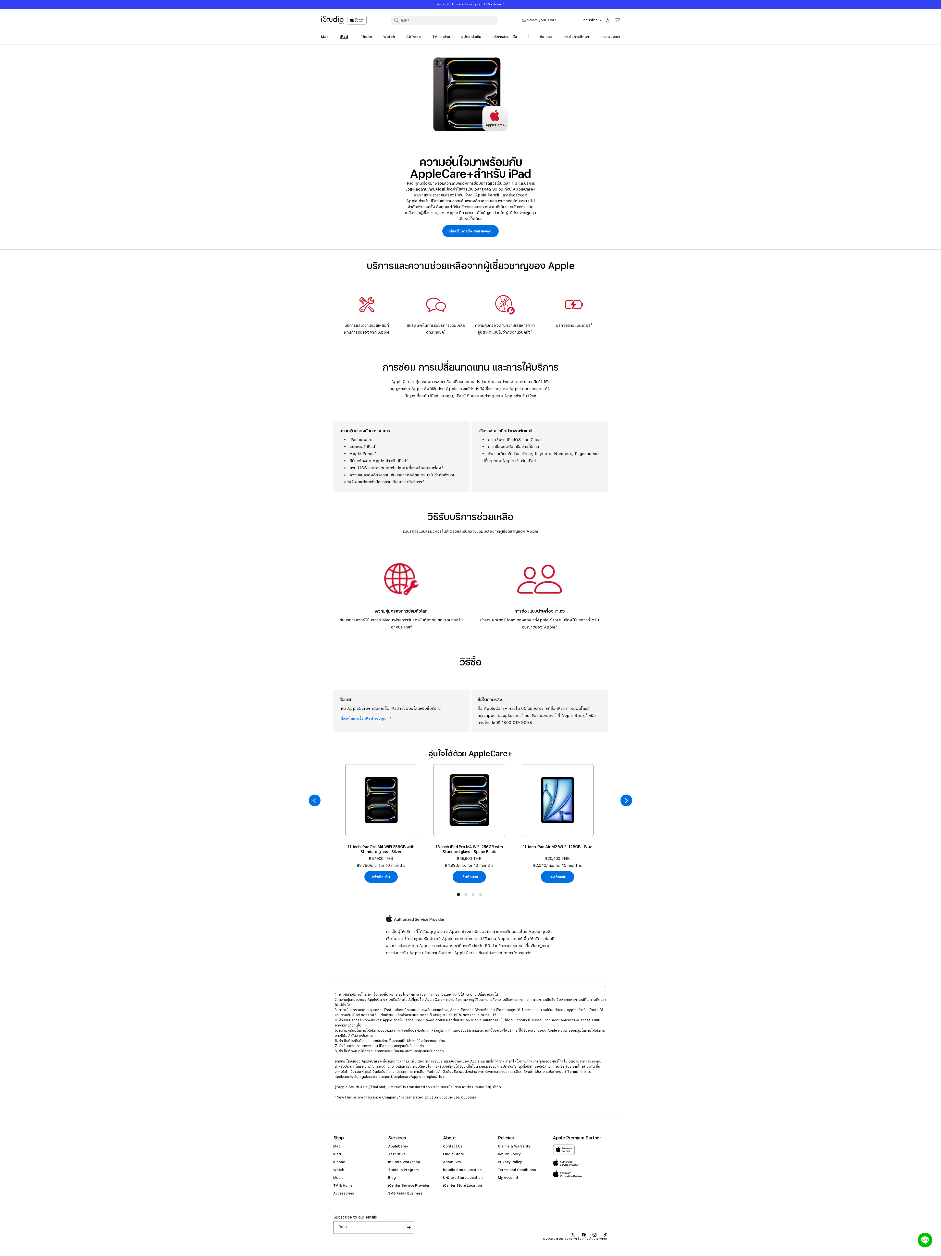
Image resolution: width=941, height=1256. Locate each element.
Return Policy (509, 1154)
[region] (470, 94)
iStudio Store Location (462, 1170)
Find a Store (453, 1154)
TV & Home (342, 1185)
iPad (337, 1154)
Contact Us (452, 1146)
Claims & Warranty (514, 1146)
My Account (508, 1178)
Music (338, 1178)
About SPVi (452, 1162)
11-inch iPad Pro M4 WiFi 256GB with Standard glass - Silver (381, 849)
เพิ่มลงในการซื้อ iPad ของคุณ (471, 231)
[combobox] (444, 20)
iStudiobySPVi (566, 1238)
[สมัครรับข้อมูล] (408, 1227)
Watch (338, 1170)
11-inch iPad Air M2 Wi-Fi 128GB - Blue (558, 847)
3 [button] (474, 895)
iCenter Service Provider (409, 1185)
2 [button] (466, 895)
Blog (392, 1178)
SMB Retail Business (405, 1193)
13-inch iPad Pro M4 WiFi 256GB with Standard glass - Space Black (469, 849)
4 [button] (481, 895)
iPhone (339, 1162)
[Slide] (470, 94)
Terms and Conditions (517, 1170)
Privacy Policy (510, 1162)
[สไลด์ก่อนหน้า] (315, 800)
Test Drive (397, 1154)
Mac (336, 1146)
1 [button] (459, 895)
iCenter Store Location (462, 1185)
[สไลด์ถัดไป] (626, 800)
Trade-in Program (403, 1170)
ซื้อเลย (497, 4)
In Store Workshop (404, 1162)
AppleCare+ (398, 1146)
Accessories (343, 1193)
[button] (470, 986)
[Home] (332, 20)
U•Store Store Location (463, 1178)
